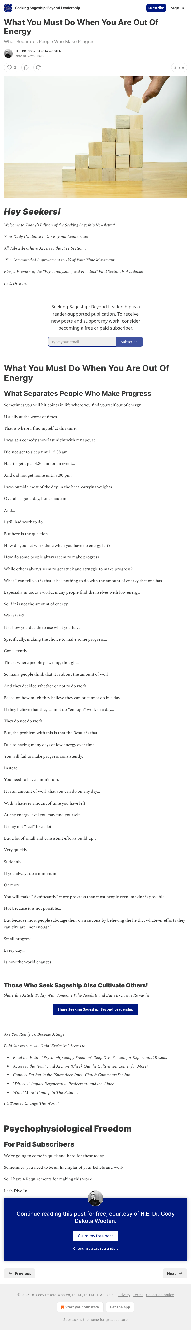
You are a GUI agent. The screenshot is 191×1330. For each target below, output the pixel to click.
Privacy (124, 1294)
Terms (138, 1294)
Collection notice (160, 1294)
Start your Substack (82, 1307)
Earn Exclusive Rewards (127, 995)
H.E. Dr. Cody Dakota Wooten (38, 51)
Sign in (177, 7)
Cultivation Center (114, 1066)
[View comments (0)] (26, 67)
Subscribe (156, 8)
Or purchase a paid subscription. (95, 1248)
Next (171, 1273)
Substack (70, 1319)
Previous (23, 1273)
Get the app (120, 1307)
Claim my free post (95, 1236)
